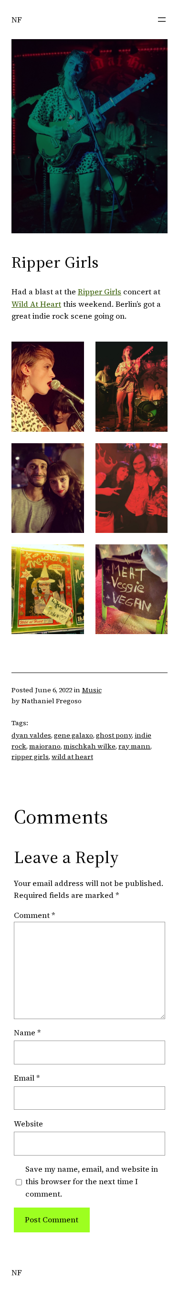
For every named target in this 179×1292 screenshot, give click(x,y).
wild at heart (72, 756)
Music (92, 690)
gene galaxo (73, 735)
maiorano (45, 746)
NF (16, 19)
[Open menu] (162, 19)
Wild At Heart (36, 304)
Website (28, 1123)
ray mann (134, 746)
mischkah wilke (89, 746)
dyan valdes (31, 735)
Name (27, 1032)
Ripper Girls (99, 291)
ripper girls (30, 756)
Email (27, 1078)
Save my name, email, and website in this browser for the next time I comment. (91, 1181)
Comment (34, 915)
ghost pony (114, 735)
